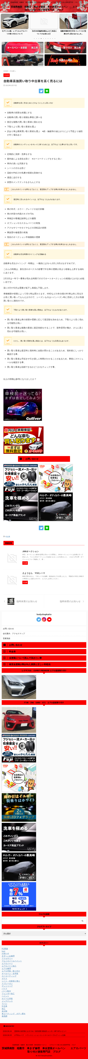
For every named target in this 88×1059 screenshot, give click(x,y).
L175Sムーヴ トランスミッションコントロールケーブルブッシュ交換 (39, 1035)
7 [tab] (48, 38)
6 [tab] (46, 38)
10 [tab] (55, 38)
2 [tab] (36, 38)
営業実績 (6, 638)
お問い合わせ (8, 628)
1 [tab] (34, 38)
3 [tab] (39, 38)
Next (85, 24)
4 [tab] (41, 38)
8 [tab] (50, 38)
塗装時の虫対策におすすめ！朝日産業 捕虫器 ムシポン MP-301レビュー (40, 1031)
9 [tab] (52, 38)
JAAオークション (30, 551)
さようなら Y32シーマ (33, 573)
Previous (3, 24)
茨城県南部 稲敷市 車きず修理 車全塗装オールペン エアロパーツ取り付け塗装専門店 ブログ (44, 1045)
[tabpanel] (14, 25)
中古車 (8, 536)
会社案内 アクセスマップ (14, 633)
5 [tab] (43, 38)
